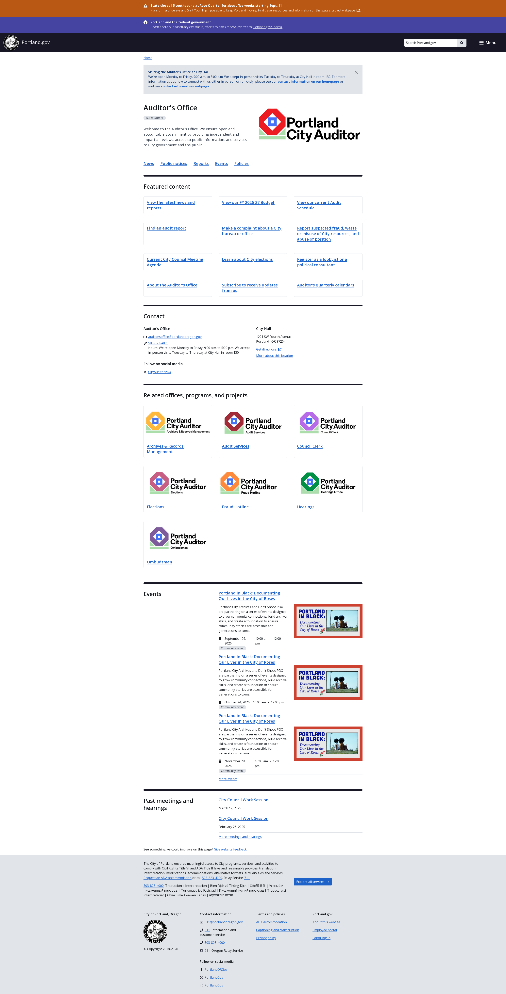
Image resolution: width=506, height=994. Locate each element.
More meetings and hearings (240, 836)
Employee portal (324, 930)
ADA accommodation (271, 922)
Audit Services (235, 446)
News (148, 163)
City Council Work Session (243, 799)
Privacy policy (266, 938)
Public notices (173, 163)
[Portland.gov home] (26, 43)
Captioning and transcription (277, 930)
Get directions (266, 349)
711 (247, 878)
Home (147, 58)
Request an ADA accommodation (167, 878)
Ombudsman (159, 562)
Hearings (305, 506)
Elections (155, 506)
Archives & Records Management (165, 448)
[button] (488, 42)
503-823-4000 (212, 878)
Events (221, 163)
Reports (201, 163)
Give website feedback (230, 849)
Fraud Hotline (235, 506)
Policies (241, 163)
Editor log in (321, 938)
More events (228, 779)
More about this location (274, 355)
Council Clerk (310, 446)
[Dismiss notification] (356, 72)
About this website (326, 922)
